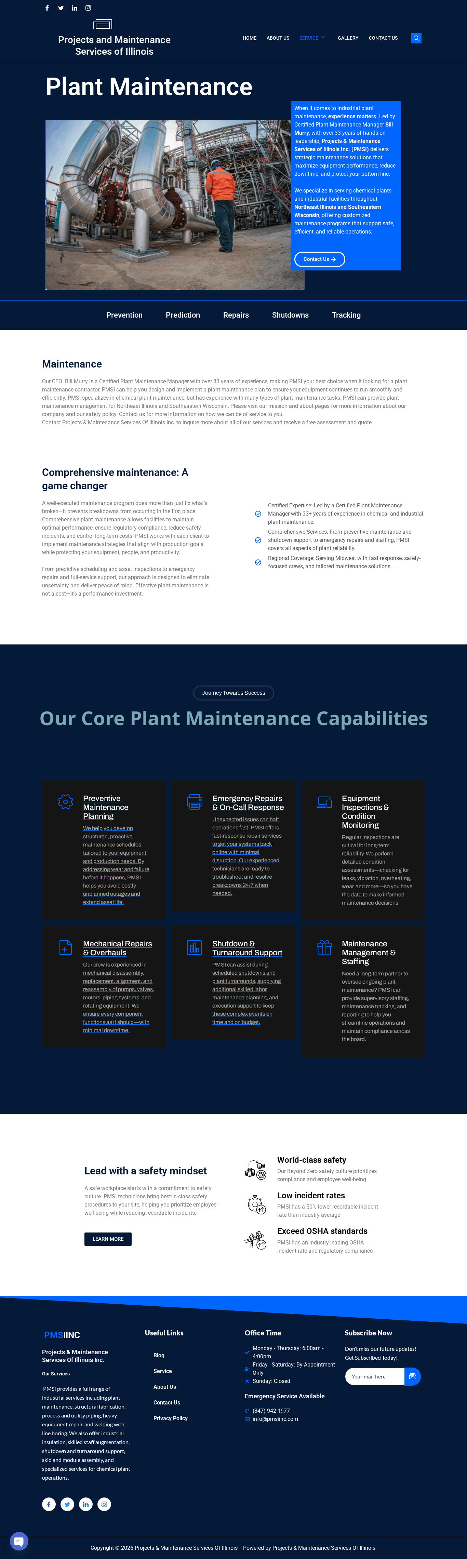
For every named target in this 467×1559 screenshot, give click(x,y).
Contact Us (383, 38)
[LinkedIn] (74, 8)
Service (308, 38)
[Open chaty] (19, 1541)
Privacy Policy (171, 1418)
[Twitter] (61, 8)
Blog (159, 1355)
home (249, 38)
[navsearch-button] (416, 38)
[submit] (412, 1377)
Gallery (348, 38)
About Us (278, 38)
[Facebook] (47, 8)
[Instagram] (88, 8)
